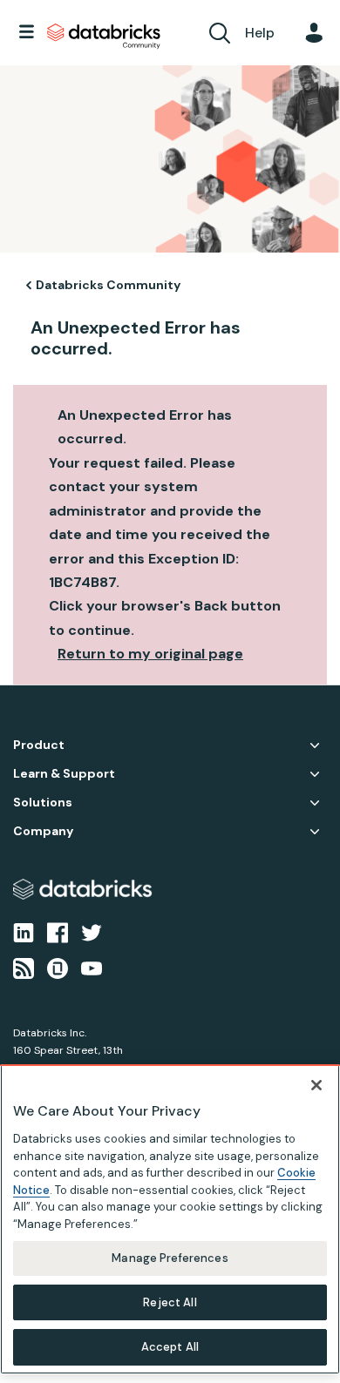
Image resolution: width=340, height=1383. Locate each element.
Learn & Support (64, 773)
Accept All (170, 1346)
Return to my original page (150, 653)
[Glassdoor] (57, 967)
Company (43, 831)
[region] (170, 1219)
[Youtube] (91, 967)
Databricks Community (103, 36)
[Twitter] (91, 932)
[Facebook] (57, 932)
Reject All (169, 1302)
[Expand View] (315, 745)
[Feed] (23, 967)
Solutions (42, 802)
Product (39, 745)
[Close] (316, 1085)
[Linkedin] (23, 932)
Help (260, 33)
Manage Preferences (170, 1258)
